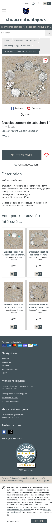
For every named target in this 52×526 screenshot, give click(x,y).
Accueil (7, 40)
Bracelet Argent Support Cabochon (20, 130)
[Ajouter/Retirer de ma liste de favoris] (46, 155)
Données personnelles (10, 401)
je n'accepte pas (13, 521)
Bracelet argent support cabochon (16, 46)
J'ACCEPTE (39, 521)
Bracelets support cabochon (25, 40)
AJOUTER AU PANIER (21, 155)
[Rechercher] (48, 33)
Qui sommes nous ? (11, 369)
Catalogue (7, 362)
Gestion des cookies (10, 397)
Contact (26, 3)
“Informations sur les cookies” (19, 510)
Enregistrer (36, 108)
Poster (28, 114)
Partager (19, 108)
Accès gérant (43, 480)
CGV (5, 373)
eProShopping (17, 480)
